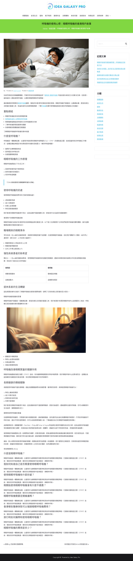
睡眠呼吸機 (22, 103)
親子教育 (48, 16)
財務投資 (91, 16)
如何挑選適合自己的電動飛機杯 (108, 79)
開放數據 (100, 139)
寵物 (41, 16)
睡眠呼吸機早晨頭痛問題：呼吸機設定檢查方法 (111, 63)
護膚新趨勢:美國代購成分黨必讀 (108, 75)
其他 (107, 16)
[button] (110, 15)
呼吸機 (43, 106)
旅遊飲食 (83, 16)
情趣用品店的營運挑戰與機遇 (107, 82)
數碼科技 (57, 16)
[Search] (125, 43)
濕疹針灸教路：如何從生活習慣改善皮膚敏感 (111, 70)
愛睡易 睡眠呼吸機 (51, 95)
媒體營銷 (25, 16)
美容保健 (74, 16)
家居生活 (34, 16)
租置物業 (100, 125)
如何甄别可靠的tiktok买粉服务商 (75, 544)
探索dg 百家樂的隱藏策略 (14, 544)
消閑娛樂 (100, 16)
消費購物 (65, 16)
